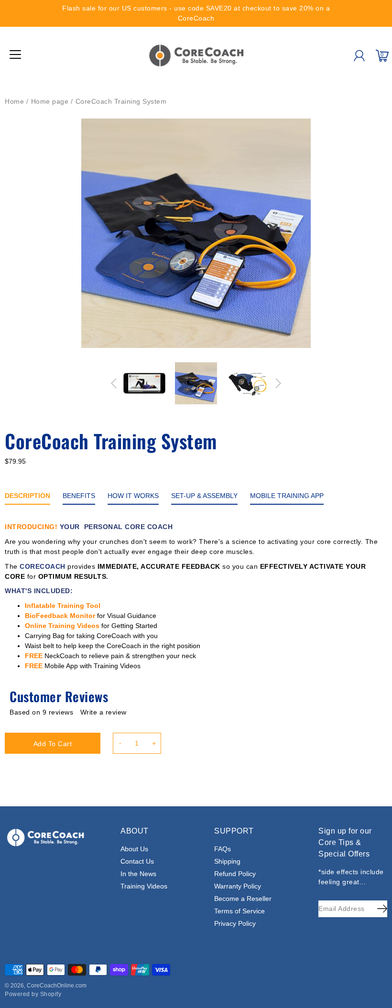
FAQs (222, 849)
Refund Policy (235, 874)
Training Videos (143, 886)
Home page (50, 101)
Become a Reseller (243, 898)
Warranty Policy (237, 886)
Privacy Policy (235, 923)
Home (14, 101)
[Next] (278, 383)
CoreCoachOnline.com (57, 985)
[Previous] (113, 383)
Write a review (103, 712)
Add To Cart (52, 744)
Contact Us (137, 861)
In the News (138, 874)
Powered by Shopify (33, 994)
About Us (134, 849)
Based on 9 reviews (41, 712)
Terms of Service (239, 911)
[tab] (27, 498)
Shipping (227, 861)
